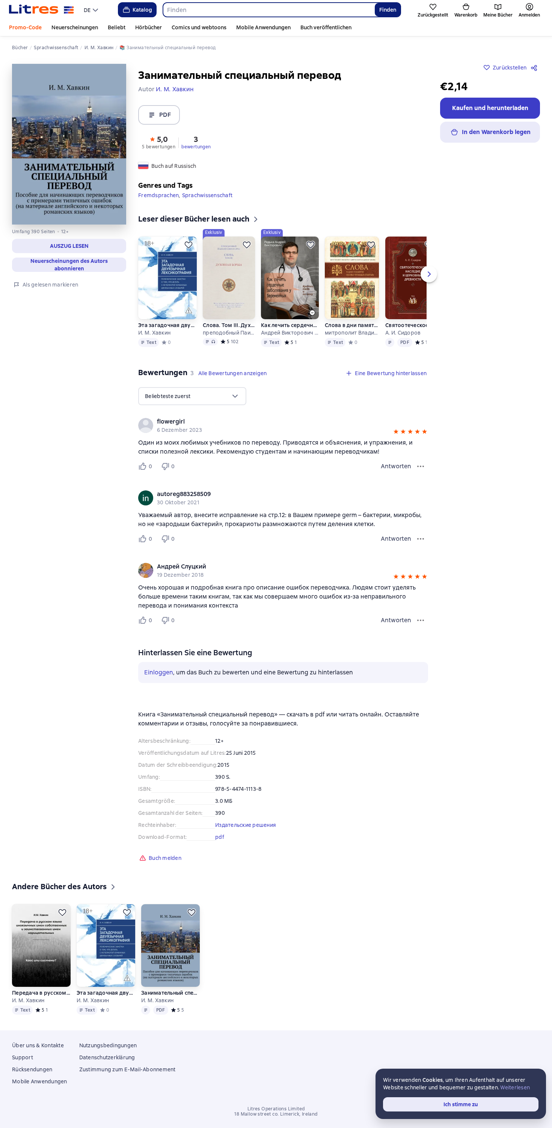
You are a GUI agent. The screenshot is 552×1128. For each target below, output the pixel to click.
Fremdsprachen (158, 195)
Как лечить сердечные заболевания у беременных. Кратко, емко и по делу (290, 325)
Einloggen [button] (158, 672)
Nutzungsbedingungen (108, 1045)
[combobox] (268, 10)
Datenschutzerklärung (107, 1057)
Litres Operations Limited (276, 1108)
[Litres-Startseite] (41, 10)
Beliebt (116, 27)
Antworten (396, 466)
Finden (387, 9)
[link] (272, 421)
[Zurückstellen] (188, 245)
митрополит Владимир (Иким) (352, 332)
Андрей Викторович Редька (290, 332)
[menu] (92, 9)
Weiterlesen (515, 1087)
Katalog (142, 9)
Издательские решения (245, 825)
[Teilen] (535, 67)
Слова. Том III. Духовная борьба (229, 325)
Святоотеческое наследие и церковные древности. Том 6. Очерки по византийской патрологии (411, 325)
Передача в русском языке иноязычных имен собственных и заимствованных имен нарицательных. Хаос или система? (41, 992)
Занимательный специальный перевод (170, 992)
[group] (283, 425)
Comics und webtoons (199, 27)
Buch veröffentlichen (325, 27)
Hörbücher (148, 27)
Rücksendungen (32, 1069)
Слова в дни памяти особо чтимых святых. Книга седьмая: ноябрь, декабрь (352, 325)
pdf (219, 837)
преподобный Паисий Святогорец (229, 332)
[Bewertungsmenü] (420, 466)
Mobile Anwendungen (263, 27)
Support (22, 1057)
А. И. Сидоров (403, 332)
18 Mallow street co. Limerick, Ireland (275, 1114)
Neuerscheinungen (74, 27)
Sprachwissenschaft (207, 195)
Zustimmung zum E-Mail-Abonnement (127, 1069)
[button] (158, 141)
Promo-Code (25, 27)
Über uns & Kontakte (38, 1045)
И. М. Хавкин (154, 332)
